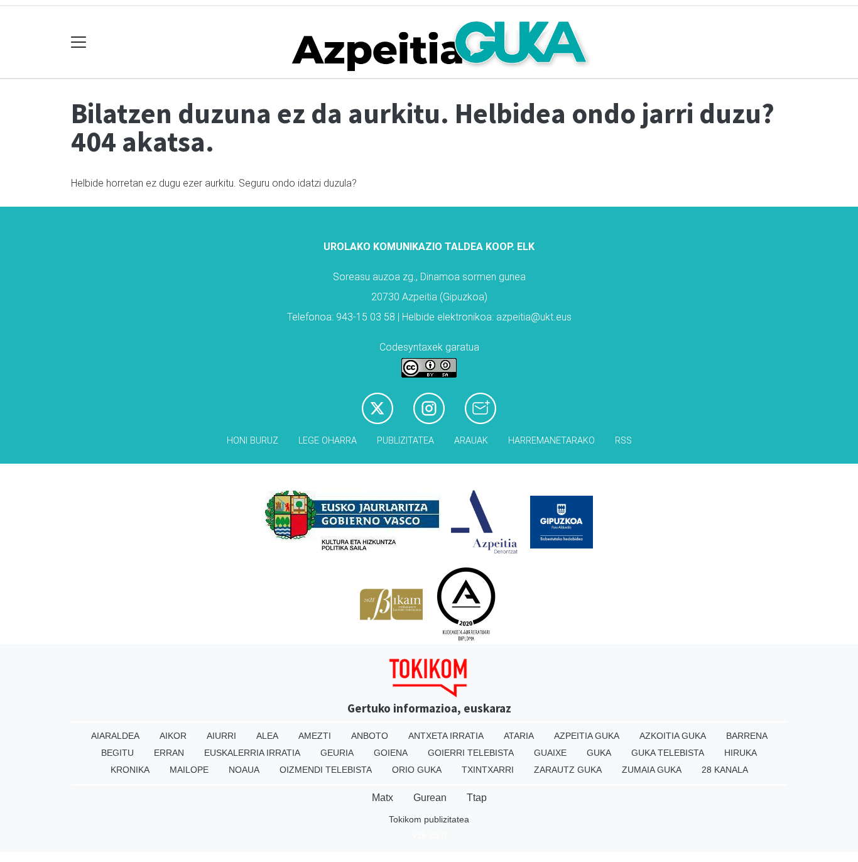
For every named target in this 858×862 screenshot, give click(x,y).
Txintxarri (488, 770)
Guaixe (550, 753)
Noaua (244, 770)
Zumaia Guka (652, 770)
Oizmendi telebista (326, 770)
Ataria (519, 736)
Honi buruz (252, 440)
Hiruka (740, 753)
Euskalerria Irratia (252, 753)
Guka (599, 753)
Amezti (314, 736)
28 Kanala (725, 770)
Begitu (117, 753)
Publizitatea (405, 440)
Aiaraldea (115, 736)
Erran (169, 753)
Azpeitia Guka (586, 736)
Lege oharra (327, 440)
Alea (267, 736)
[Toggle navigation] (78, 42)
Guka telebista (667, 753)
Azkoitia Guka (672, 736)
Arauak (471, 440)
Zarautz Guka (568, 770)
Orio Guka (417, 770)
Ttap (477, 797)
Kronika (130, 770)
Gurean (430, 797)
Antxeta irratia (446, 736)
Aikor (173, 736)
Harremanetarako (551, 440)
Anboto (369, 736)
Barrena (747, 736)
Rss (623, 440)
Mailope (189, 770)
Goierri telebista (471, 753)
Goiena (391, 753)
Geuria (337, 753)
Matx (382, 797)
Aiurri (221, 736)
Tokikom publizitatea (429, 819)
